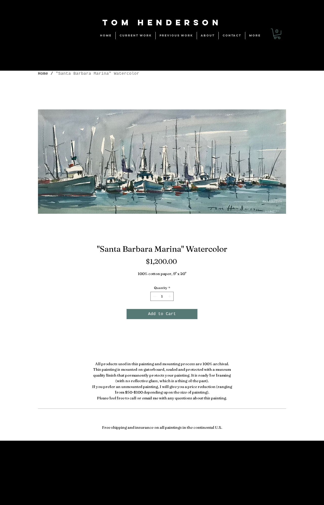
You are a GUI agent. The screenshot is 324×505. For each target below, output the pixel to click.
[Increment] (170, 296)
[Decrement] (154, 296)
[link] (277, 34)
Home (43, 73)
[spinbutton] (162, 296)
